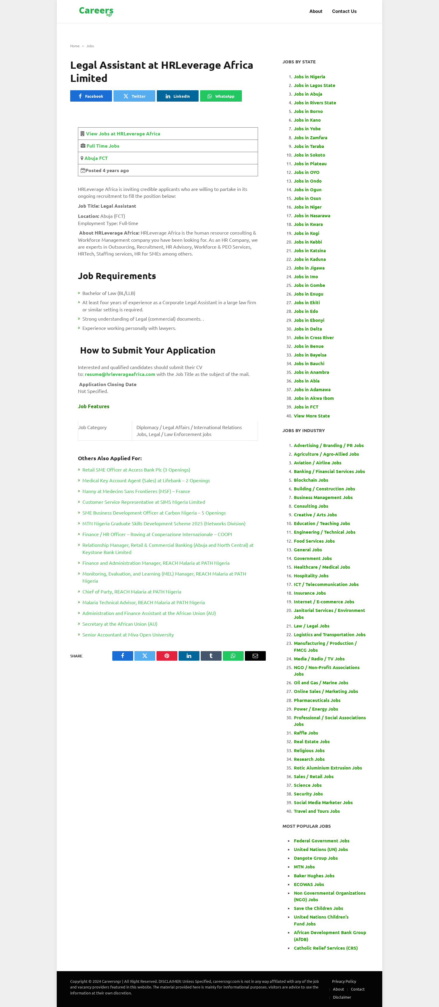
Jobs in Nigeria (310, 76)
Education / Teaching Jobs (322, 523)
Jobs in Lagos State (315, 85)
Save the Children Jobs (318, 908)
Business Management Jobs (323, 497)
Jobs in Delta (308, 329)
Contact (358, 988)
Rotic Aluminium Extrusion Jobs (328, 768)
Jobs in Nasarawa (312, 215)
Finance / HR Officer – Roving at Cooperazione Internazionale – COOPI (157, 534)
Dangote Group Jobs (316, 858)
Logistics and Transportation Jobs (330, 634)
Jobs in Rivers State (315, 102)
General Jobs (308, 550)
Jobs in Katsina (310, 250)
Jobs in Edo (306, 311)
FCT (103, 158)
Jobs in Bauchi (309, 363)
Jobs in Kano (307, 120)
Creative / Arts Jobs (315, 515)
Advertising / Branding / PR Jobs (329, 445)
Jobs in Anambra (311, 372)
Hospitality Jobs (311, 576)
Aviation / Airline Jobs (317, 463)
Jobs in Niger (308, 207)
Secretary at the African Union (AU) (119, 624)
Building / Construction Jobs (324, 489)
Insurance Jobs (310, 593)
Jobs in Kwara (308, 224)
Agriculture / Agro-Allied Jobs (326, 454)
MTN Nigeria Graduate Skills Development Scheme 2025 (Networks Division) (163, 523)
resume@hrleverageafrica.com (120, 374)
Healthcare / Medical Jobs (322, 567)
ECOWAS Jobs (309, 884)
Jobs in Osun (307, 198)
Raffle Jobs (306, 733)
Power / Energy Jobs (316, 709)
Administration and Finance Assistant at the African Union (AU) (149, 613)
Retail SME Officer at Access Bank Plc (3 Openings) (136, 469)
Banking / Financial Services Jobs (329, 471)
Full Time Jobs (103, 146)
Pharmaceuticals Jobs (317, 700)
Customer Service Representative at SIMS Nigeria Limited (143, 502)
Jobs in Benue (309, 346)
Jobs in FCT (306, 407)
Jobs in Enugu (308, 294)
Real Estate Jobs (312, 741)
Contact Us (344, 11)
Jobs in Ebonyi (309, 320)
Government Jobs (313, 558)
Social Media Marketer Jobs (323, 802)
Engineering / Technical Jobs (324, 532)
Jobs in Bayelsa (310, 355)
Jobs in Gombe (309, 285)
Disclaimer (342, 997)
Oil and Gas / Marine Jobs (321, 682)
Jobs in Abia (307, 381)
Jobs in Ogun (308, 189)
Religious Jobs (309, 750)
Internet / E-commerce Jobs (324, 601)
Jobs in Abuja (308, 94)
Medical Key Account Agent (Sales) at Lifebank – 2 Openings (146, 480)
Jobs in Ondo (308, 181)
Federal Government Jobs (322, 841)
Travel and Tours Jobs (317, 811)
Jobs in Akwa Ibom (314, 398)
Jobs (90, 45)
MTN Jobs (304, 867)
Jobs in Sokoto (309, 155)
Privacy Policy (344, 981)
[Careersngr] (97, 11)
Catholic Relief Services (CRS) (326, 948)
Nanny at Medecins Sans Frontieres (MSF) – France (136, 491)
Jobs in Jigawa (309, 268)
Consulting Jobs (311, 506)
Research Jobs (309, 759)
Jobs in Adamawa (312, 389)
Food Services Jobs (314, 541)
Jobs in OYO (307, 172)
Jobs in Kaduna (310, 259)
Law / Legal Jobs (311, 626)
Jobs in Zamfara (310, 137)
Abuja (90, 158)
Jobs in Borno (308, 111)
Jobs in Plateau (310, 163)
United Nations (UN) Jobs (321, 849)
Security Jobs (308, 794)
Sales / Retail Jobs (314, 776)
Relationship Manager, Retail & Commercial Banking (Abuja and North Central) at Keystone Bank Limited (168, 548)
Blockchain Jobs (311, 480)
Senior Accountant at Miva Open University (128, 634)
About (316, 11)
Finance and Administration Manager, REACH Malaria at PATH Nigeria (156, 563)
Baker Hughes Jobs (315, 876)
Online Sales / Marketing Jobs (326, 691)
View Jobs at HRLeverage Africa (123, 133)
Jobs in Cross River (314, 337)
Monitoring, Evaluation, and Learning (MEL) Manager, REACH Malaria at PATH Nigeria (164, 577)
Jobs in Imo (306, 276)
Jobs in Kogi (306, 233)
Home (75, 45)
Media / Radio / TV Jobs (319, 659)
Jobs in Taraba (309, 146)
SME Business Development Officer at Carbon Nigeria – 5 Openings (154, 512)
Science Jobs (308, 785)
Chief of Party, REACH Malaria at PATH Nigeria (131, 591)
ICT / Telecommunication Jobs (326, 584)
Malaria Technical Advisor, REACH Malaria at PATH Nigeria (143, 602)
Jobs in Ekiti (307, 302)
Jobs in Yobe (307, 128)
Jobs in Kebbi (308, 242)
